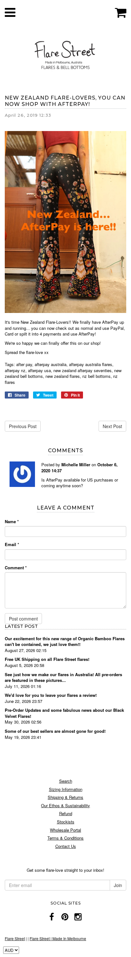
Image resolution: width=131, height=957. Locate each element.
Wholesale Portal (65, 830)
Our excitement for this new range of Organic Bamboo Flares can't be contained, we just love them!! (65, 641)
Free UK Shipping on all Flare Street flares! (47, 659)
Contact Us (65, 846)
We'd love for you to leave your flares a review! (51, 695)
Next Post (112, 426)
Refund (65, 813)
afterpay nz (15, 370)
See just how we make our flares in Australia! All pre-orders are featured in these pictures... (63, 677)
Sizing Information (65, 789)
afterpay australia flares (90, 364)
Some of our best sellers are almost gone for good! (55, 731)
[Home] (65, 54)
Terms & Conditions (65, 838)
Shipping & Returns (65, 797)
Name (12, 521)
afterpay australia (50, 364)
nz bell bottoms (96, 376)
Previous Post (23, 426)
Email (12, 544)
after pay (24, 364)
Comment (16, 568)
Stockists (65, 822)
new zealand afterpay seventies (82, 370)
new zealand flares (62, 376)
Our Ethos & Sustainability (65, 805)
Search (65, 781)
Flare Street (15, 938)
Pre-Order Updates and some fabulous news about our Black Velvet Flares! (64, 713)
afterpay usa (39, 370)
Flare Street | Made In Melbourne (58, 938)
